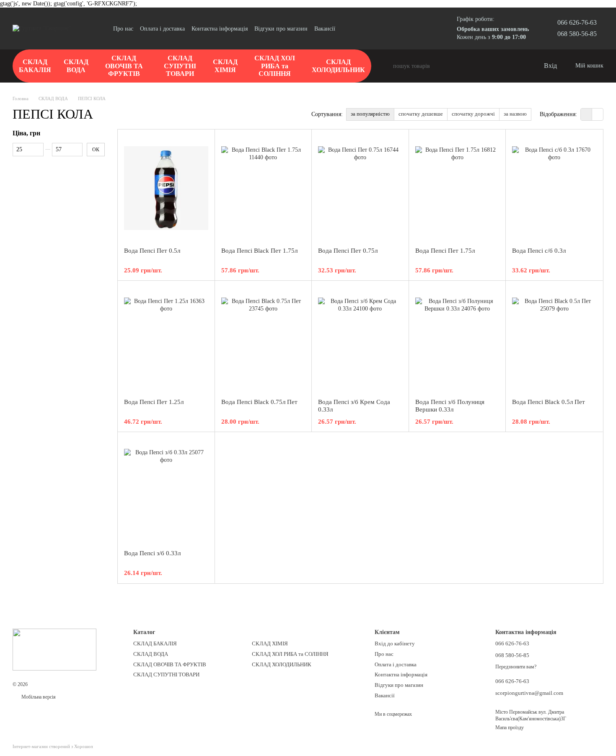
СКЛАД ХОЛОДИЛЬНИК (338, 65)
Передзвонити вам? (515, 667)
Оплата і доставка (162, 29)
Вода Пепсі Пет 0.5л (152, 250)
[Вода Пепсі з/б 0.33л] (166, 490)
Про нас (123, 29)
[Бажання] (519, 66)
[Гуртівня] (54, 649)
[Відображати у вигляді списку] (597, 114)
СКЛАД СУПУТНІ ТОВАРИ (180, 65)
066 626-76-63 (577, 22)
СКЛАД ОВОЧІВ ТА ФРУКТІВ (124, 65)
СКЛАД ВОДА (76, 65)
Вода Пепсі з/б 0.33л (152, 553)
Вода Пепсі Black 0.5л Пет (548, 402)
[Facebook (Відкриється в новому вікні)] (357, 28)
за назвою (515, 114)
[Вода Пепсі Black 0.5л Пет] (554, 339)
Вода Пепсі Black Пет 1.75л (259, 250)
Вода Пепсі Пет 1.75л (445, 250)
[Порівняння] (503, 66)
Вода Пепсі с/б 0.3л (539, 250)
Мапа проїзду (509, 727)
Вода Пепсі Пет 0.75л (348, 250)
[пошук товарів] (386, 66)
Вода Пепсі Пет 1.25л (154, 402)
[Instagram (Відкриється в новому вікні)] (347, 28)
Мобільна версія (38, 697)
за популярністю (370, 114)
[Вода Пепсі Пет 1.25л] (166, 339)
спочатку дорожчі (473, 114)
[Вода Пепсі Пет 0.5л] (166, 188)
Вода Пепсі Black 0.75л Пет (259, 402)
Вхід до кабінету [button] (395, 643)
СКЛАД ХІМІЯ (225, 65)
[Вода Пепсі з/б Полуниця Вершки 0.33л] (457, 339)
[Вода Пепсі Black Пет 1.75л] (263, 188)
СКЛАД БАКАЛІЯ (35, 65)
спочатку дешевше (421, 114)
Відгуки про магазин (281, 29)
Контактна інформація (220, 29)
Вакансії (324, 29)
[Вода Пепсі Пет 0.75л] (360, 188)
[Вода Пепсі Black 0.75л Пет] (263, 339)
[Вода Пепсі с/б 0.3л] (554, 188)
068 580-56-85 (577, 33)
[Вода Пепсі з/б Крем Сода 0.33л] (360, 339)
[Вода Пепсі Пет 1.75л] (457, 188)
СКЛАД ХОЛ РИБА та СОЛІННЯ (274, 65)
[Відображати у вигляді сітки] (586, 114)
